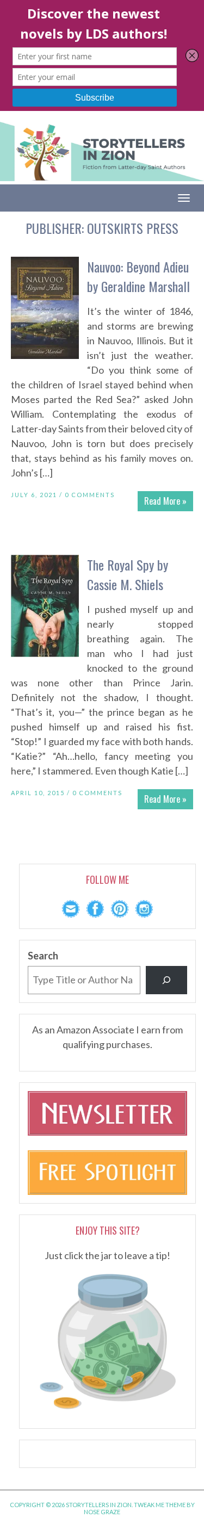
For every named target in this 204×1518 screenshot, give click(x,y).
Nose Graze (102, 1511)
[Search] (166, 980)
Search (43, 956)
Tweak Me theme (160, 1504)
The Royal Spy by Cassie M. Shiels (127, 574)
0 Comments (90, 494)
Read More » (165, 500)
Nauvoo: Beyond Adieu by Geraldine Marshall (138, 276)
